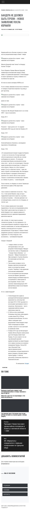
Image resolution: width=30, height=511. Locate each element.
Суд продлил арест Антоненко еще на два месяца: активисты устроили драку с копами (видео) (14, 415)
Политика (4, 367)
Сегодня (27, 363)
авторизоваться (5, 464)
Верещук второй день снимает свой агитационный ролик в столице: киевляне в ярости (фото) (13, 392)
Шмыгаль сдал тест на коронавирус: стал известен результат (13, 396)
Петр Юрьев (19, 29)
